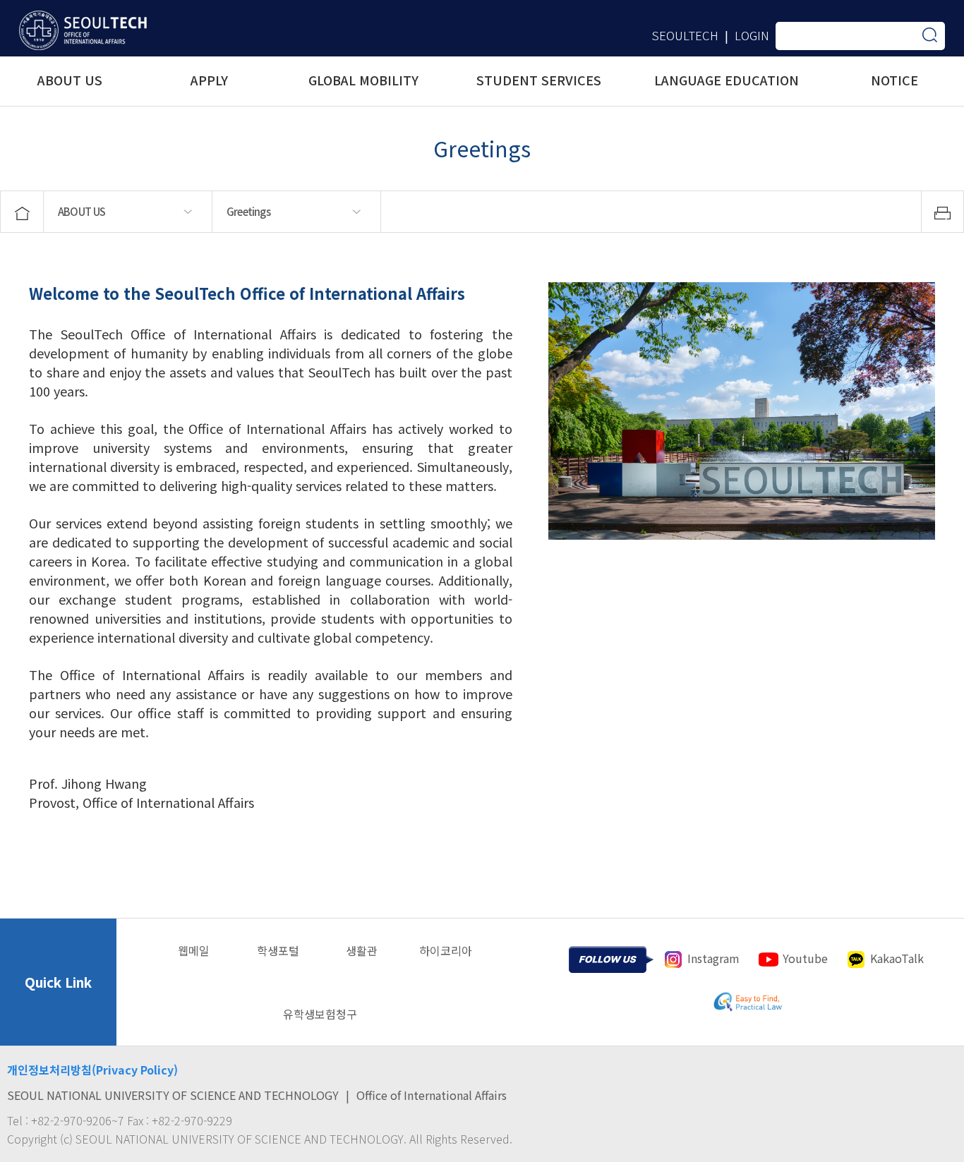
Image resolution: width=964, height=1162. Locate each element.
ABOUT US (82, 211)
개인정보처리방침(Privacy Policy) (92, 1069)
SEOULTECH (684, 35)
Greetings (248, 211)
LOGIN (752, 35)
